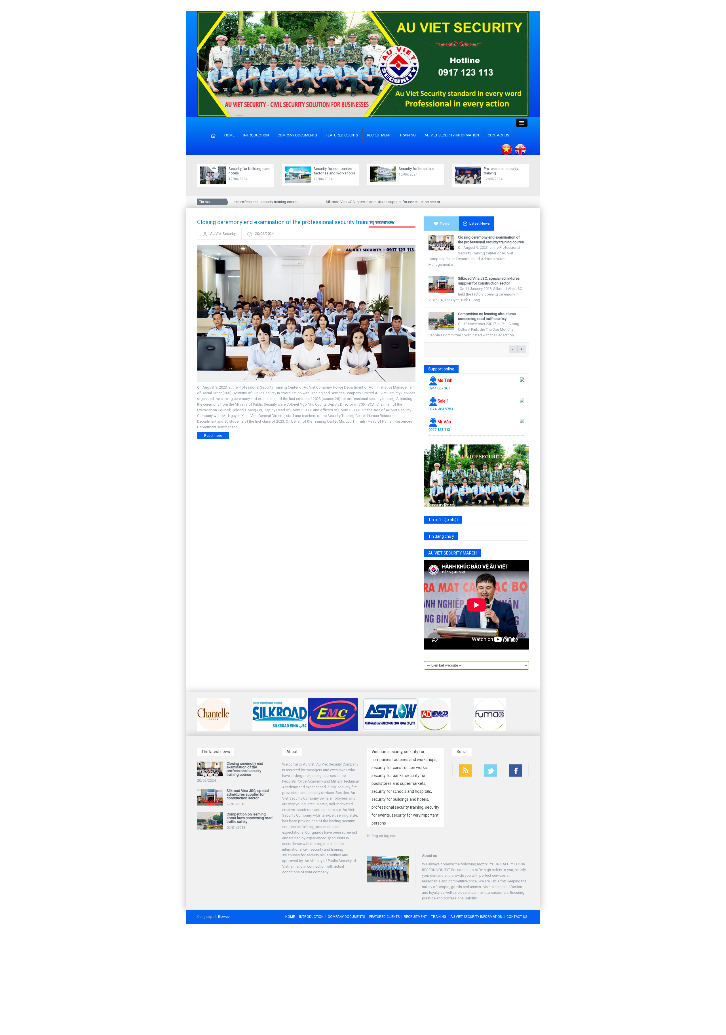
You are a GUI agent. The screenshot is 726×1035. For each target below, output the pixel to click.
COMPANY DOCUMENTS (297, 135)
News (444, 223)
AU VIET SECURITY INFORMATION (452, 135)
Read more (213, 435)
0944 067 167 (439, 388)
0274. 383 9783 (441, 409)
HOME (229, 135)
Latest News (479, 223)
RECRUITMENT (379, 135)
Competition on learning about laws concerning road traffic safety (487, 316)
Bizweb (223, 917)
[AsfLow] (390, 714)
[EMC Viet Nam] (333, 714)
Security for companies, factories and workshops (334, 170)
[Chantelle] (213, 714)
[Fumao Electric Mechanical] (490, 714)
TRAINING (408, 135)
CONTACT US (498, 135)
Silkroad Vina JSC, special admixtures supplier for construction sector (368, 202)
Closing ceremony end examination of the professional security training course (295, 222)
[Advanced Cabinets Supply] (434, 714)
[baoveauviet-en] (363, 64)
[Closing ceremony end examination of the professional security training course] (306, 313)
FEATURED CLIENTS (342, 135)
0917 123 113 (439, 429)
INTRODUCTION (256, 135)
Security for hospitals (416, 168)
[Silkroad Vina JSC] (280, 714)
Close (201, 131)
